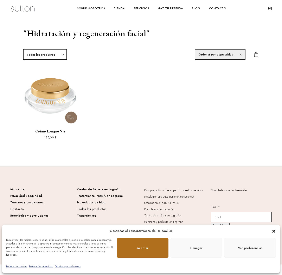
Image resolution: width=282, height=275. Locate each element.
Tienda (119, 8)
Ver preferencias (250, 248)
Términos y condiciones (68, 266)
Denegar (196, 248)
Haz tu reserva (170, 8)
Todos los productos (91, 209)
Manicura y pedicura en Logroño (163, 222)
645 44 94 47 (170, 203)
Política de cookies (16, 266)
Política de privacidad (41, 266)
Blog (196, 8)
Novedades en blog (91, 202)
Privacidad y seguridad (26, 196)
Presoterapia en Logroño (159, 209)
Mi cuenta (17, 189)
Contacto (217, 8)
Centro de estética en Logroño (162, 215)
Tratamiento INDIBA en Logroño (100, 196)
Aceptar (142, 248)
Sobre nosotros (91, 8)
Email (215, 207)
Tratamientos (86, 216)
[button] (274, 231)
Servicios (141, 8)
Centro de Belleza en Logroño (99, 189)
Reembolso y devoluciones (29, 216)
